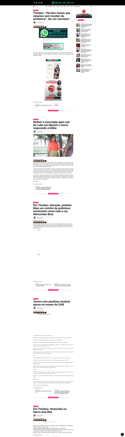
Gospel (54, 6)
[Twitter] (36, 27)
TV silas (58, 6)
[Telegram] (44, 27)
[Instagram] (40, 27)
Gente (68, 6)
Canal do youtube (77, 6)
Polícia (65, 6)
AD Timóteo (50, 6)
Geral (61, 6)
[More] (45, 27)
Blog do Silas (40, 22)
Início (46, 6)
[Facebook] (34, 27)
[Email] (42, 27)
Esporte (71, 6)
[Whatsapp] (38, 27)
